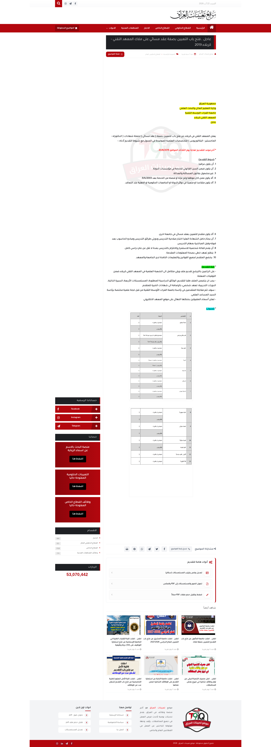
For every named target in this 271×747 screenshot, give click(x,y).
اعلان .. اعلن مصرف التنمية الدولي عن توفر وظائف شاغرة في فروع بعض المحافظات (200, 682)
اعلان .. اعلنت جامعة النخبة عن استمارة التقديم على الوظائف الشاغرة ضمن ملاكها (162, 682)
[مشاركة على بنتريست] (134, 549)
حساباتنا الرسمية (117, 715)
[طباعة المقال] (127, 549)
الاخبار (147, 28)
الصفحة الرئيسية (169, 54)
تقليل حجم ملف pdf (74, 722)
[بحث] (58, 3)
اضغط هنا (77, 459)
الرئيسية (200, 28)
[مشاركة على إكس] (157, 549)
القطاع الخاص (162, 28)
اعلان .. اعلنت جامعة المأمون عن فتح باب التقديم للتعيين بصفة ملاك (198, 640)
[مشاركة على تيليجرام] (149, 549)
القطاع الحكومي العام (89, 543)
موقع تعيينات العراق (186, 743)
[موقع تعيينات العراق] (193, 15)
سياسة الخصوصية (116, 722)
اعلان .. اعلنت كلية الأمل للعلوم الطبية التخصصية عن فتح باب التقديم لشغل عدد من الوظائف (125, 682)
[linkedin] (62, 743)
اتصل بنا (120, 730)
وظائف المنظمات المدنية (87, 553)
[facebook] (71, 743)
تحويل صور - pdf (76, 715)
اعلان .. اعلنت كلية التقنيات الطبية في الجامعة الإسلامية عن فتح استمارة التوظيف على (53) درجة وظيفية (125, 642)
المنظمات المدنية (129, 28)
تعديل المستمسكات (74, 730)
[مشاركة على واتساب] (142, 549)
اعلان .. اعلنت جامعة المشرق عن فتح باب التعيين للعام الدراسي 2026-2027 (161, 640)
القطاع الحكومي (183, 28)
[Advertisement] (161, 79)
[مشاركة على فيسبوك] (164, 549)
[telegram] (67, 743)
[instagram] (57, 743)
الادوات (112, 28)
